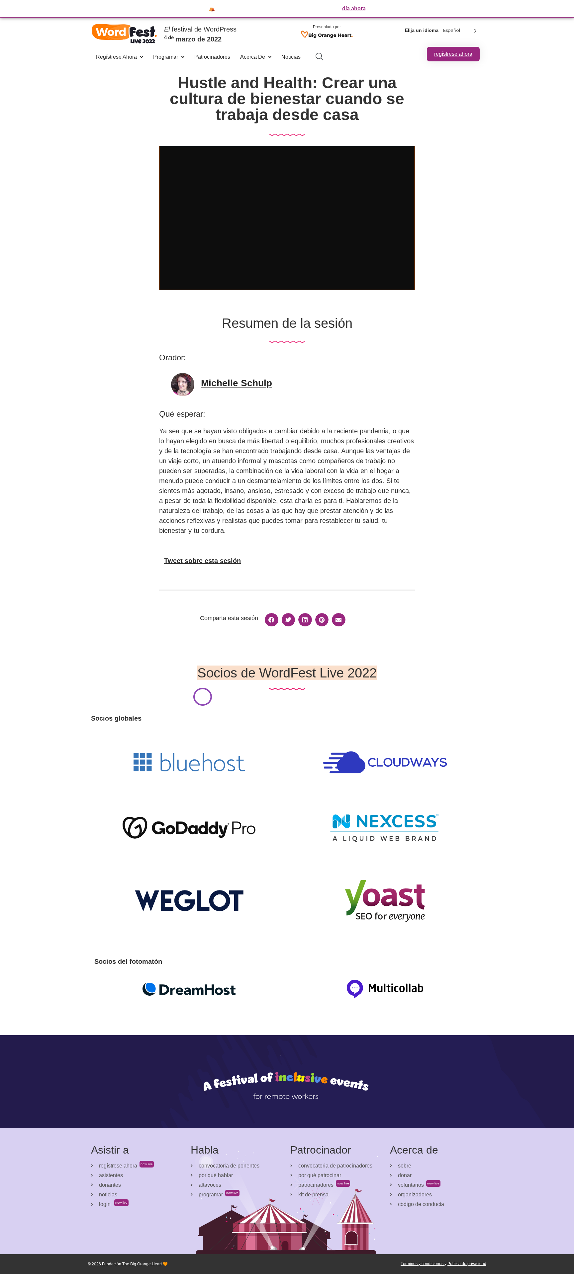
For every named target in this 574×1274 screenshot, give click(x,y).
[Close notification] (563, 9)
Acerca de (252, 57)
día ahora (354, 8)
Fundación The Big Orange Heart (132, 1264)
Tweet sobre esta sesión (202, 560)
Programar (165, 57)
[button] (271, 620)
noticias (291, 57)
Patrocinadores (212, 57)
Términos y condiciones (422, 1263)
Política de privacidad (466, 1263)
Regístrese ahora (116, 57)
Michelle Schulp (236, 383)
